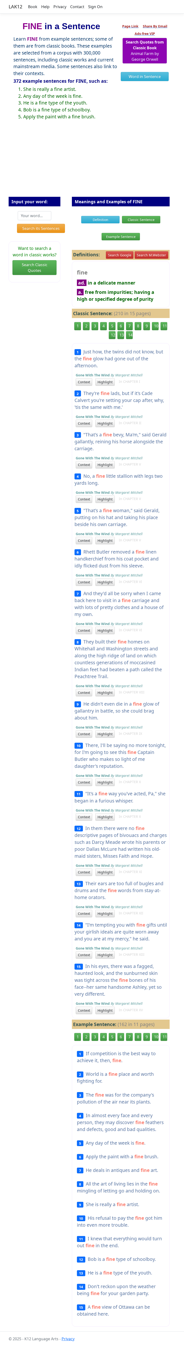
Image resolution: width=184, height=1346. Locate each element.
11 (165, 326)
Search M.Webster (151, 255)
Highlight (105, 382)
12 (113, 335)
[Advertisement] (92, 162)
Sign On (95, 6)
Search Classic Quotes (34, 267)
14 (130, 335)
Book (32, 6)
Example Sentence (121, 236)
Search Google (119, 255)
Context (84, 382)
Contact (77, 6)
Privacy (59, 6)
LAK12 (15, 6)
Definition (100, 219)
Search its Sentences (41, 228)
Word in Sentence (145, 76)
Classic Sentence (141, 219)
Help (45, 6)
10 (156, 326)
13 (122, 335)
